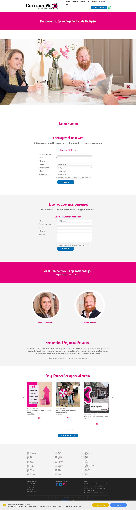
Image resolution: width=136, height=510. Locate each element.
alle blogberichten (68, 435)
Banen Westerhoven (31, 474)
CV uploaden (70, 5)
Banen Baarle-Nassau (87, 450)
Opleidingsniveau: (44, 174)
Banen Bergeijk (58, 452)
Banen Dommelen (58, 456)
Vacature (43, 497)
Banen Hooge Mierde (86, 461)
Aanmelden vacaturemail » (57, 143)
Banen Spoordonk (30, 470)
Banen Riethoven (58, 469)
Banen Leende (57, 463)
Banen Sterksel (85, 470)
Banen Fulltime (71, 497)
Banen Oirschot (58, 467)
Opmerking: (42, 234)
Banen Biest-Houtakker (31, 453)
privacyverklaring (80, 178)
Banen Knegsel (85, 462)
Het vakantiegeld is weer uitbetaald (96, 488)
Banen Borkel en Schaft (87, 453)
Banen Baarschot (30, 452)
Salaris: (41, 171)
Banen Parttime (79, 497)
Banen (65, 497)
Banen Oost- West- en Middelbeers (89, 465)
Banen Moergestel (30, 466)
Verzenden (65, 182)
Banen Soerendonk (86, 469)
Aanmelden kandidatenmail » (65, 210)
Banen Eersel (29, 457)
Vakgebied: (42, 164)
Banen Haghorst (58, 459)
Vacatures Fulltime (50, 497)
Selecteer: (42, 221)
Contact (94, 2)
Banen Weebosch (86, 472)
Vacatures (75, 2)
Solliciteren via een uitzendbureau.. (95, 486)
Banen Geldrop (57, 458)
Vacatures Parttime (59, 497)
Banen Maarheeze (30, 465)
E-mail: (41, 157)
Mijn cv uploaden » (75, 143)
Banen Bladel (57, 453)
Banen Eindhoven (58, 457)
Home (68, 2)
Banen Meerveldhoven (59, 465)
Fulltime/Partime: (44, 168)
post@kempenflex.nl (32, 491)
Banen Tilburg (30, 471)
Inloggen (102, 2)
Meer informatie (100, 505)
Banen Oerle (29, 467)
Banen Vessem (29, 472)
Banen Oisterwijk (86, 467)
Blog (89, 2)
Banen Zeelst (85, 474)
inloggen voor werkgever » (86, 210)
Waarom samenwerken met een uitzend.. (97, 484)
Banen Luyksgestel (86, 463)
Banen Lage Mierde (30, 463)
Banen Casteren (58, 454)
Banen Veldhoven (86, 471)
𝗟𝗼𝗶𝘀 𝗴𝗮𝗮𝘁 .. (91, 490)
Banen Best (85, 452)
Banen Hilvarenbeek (59, 461)
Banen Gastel (29, 458)
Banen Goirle (29, 459)
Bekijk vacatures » (40, 143)
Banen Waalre (57, 472)
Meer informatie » (47, 210)
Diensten (82, 2)
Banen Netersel (58, 466)
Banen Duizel (85, 456)
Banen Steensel (58, 470)
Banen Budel (29, 454)
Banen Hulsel (57, 462)
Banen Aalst (57, 450)
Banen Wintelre (58, 474)
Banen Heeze (29, 461)
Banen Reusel (29, 469)
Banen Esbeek (85, 457)
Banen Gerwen (85, 458)
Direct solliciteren (68, 150)
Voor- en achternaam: (45, 154)
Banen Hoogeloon (30, 462)
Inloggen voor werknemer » (93, 143)
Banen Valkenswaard (59, 471)
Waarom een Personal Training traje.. (96, 493)
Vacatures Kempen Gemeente (88, 497)
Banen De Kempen (30, 450)
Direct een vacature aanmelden (68, 216)
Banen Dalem (85, 454)
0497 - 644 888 (30, 489)
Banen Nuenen (85, 466)
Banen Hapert (85, 459)
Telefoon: (42, 161)
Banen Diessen (29, 456)
